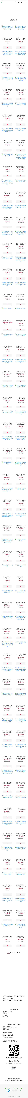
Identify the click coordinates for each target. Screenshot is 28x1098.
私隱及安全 (17, 1079)
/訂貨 (17, 1061)
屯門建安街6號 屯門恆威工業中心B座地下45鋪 (10, 1027)
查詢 (10, 1061)
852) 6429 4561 (11, 1040)
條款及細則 (11, 1079)
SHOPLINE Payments (16, 1096)
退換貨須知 (5, 1016)
